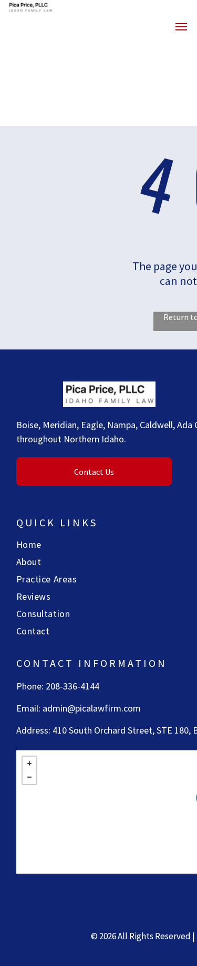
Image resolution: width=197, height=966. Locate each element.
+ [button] (29, 763)
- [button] (29, 777)
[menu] (181, 26)
